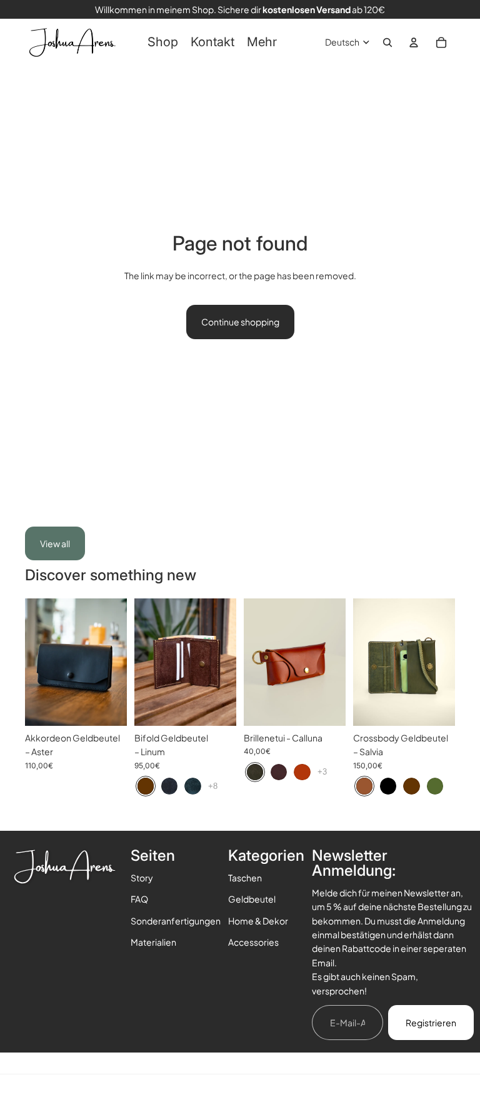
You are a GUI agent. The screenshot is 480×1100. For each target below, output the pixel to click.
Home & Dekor (258, 920)
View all (55, 543)
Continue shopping (240, 321)
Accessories (253, 942)
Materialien (153, 942)
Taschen (245, 877)
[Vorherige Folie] (34, 662)
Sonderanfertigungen (176, 920)
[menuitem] (163, 42)
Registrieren (431, 1022)
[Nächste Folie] (117, 662)
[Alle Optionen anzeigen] (213, 786)
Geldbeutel (252, 898)
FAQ (139, 898)
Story (142, 877)
